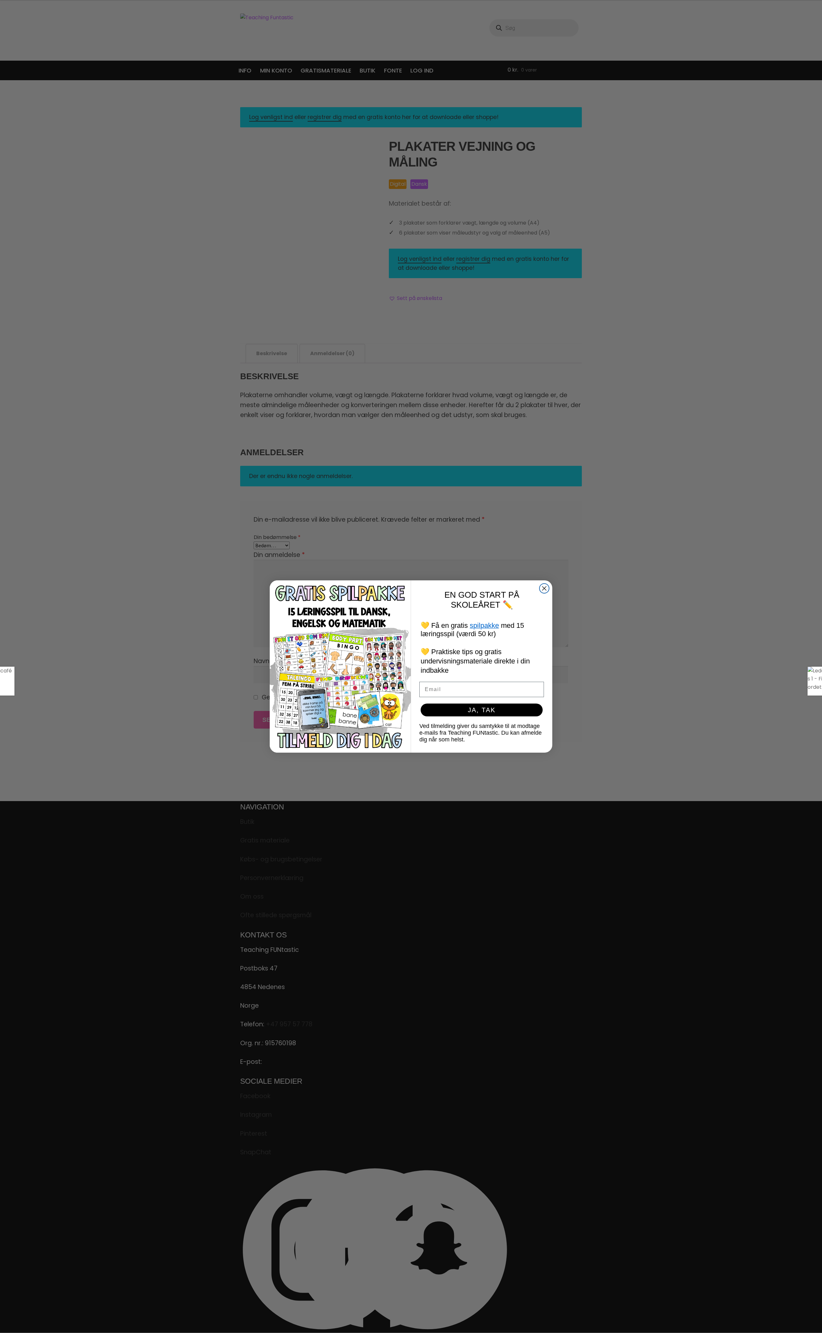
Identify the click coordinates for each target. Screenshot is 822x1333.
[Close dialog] (544, 588)
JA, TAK (481, 709)
